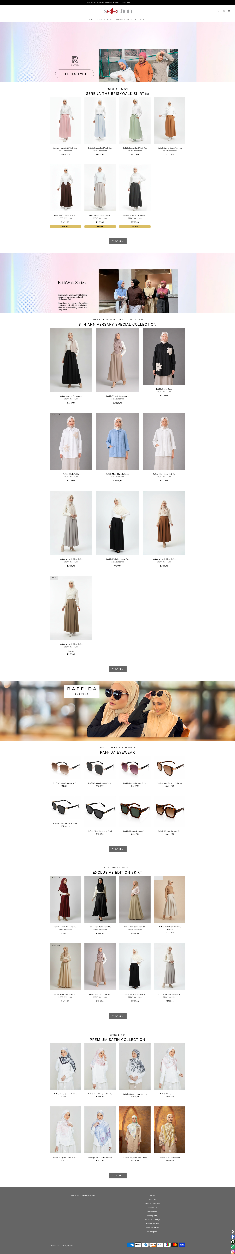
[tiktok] (233, 1247)
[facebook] (233, 1236)
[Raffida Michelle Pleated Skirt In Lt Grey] (71, 522)
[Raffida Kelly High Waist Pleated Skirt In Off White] (169, 899)
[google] (233, 1242)
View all (117, 241)
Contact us (152, 1207)
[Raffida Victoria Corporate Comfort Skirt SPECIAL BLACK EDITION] (71, 359)
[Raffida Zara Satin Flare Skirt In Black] (100, 899)
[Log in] (224, 11)
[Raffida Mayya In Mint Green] (135, 1130)
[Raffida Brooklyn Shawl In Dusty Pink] (100, 1066)
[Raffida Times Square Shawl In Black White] (135, 1066)
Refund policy (152, 1231)
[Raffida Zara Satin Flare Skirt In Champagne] (135, 899)
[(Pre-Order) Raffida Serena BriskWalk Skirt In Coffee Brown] (65, 187)
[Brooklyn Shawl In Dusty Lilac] (100, 1130)
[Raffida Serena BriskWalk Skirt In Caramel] (169, 120)
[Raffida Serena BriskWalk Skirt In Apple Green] (135, 120)
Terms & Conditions (152, 1203)
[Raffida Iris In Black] (164, 356)
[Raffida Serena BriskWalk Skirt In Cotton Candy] (65, 120)
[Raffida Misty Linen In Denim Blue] (117, 441)
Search (152, 1195)
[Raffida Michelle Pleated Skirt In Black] (117, 522)
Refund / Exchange (152, 1219)
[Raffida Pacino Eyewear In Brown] (65, 767)
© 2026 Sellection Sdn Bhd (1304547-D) (61, 1246)
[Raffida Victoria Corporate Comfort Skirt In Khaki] (117, 359)
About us (152, 1199)
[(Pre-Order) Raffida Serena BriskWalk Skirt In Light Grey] (100, 187)
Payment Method (152, 1223)
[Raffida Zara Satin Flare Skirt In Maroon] (65, 899)
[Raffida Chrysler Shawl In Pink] (65, 1130)
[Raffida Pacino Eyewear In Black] (100, 767)
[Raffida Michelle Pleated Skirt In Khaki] (71, 607)
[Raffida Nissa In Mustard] (169, 1130)
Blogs (143, 19)
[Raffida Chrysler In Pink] (169, 1066)
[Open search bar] (218, 11)
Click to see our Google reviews (82, 1195)
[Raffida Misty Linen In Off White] (164, 441)
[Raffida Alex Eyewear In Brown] (169, 767)
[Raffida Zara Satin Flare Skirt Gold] (65, 966)
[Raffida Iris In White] (71, 441)
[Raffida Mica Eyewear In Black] (100, 811)
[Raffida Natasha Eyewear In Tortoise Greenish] (135, 811)
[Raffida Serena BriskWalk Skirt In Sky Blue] (100, 120)
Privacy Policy (152, 1211)
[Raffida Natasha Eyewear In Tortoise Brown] (169, 811)
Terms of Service (152, 1227)
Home (91, 19)
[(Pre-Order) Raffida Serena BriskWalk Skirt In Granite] (135, 187)
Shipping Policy (152, 1215)
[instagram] (233, 1252)
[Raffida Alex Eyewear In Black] (65, 807)
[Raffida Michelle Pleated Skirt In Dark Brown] (164, 522)
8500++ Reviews (105, 19)
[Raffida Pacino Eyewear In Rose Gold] (135, 767)
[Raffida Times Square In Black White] (65, 1066)
